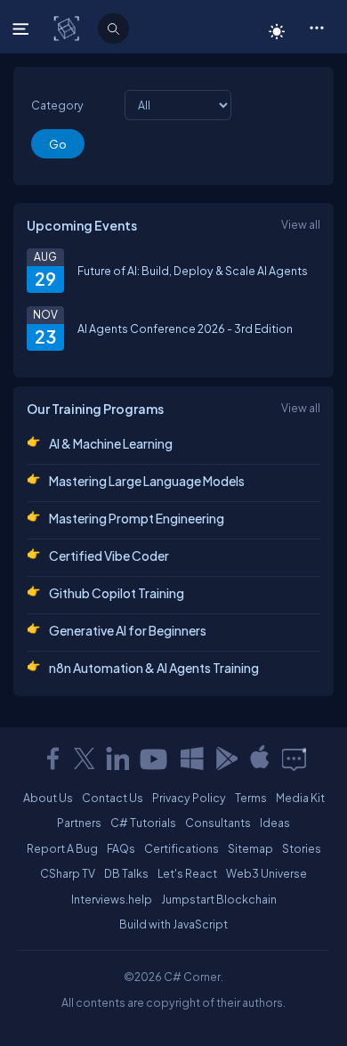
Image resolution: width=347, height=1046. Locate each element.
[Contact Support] (294, 758)
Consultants (218, 822)
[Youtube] (155, 758)
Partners (79, 822)
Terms (251, 798)
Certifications (181, 848)
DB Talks (126, 873)
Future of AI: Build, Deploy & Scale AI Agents (192, 271)
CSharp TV (67, 873)
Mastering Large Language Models (147, 481)
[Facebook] (52, 758)
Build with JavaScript (173, 924)
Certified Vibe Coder (109, 555)
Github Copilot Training (116, 593)
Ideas (275, 822)
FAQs (121, 848)
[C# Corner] (68, 27)
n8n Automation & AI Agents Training (154, 668)
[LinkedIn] (117, 758)
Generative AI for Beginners (127, 630)
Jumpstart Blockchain (219, 899)
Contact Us (112, 798)
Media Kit (300, 798)
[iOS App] (259, 758)
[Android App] (226, 758)
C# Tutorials (143, 822)
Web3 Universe (266, 873)
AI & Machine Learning (111, 443)
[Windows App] (192, 758)
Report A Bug (62, 848)
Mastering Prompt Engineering (136, 518)
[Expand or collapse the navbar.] (23, 28)
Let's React (187, 873)
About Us (48, 798)
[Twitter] (84, 758)
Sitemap (250, 848)
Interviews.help (111, 899)
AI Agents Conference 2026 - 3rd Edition (185, 328)
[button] (316, 26)
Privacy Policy (189, 798)
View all (300, 224)
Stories (301, 848)
